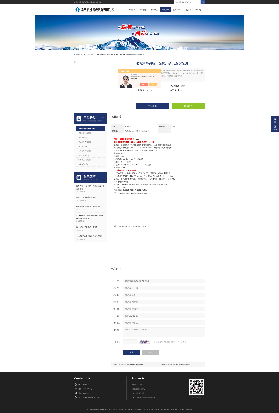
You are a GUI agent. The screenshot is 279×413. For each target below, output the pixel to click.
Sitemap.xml (165, 409)
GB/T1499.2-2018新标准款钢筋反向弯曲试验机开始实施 (90, 217)
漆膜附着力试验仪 (84, 133)
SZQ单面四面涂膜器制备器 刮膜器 (178, 364)
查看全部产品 (83, 164)
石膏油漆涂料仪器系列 (105, 54)
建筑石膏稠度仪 (83, 155)
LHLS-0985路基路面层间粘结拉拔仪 (144, 397)
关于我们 (143, 10)
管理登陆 (189, 409)
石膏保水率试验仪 (84, 151)
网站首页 (131, 10)
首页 (85, 54)
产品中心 (92, 54)
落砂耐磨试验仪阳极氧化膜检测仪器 (131, 364)
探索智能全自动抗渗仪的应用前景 (88, 206)
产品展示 (165, 10)
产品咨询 (152, 106)
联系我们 (198, 10)
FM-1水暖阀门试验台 (139, 393)
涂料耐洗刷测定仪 (84, 160)
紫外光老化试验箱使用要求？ (86, 227)
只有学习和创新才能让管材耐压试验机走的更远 (90, 187)
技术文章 (176, 10)
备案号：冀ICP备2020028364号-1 (130, 409)
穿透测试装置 (83, 146)
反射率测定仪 (83, 137)
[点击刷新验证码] (144, 342)
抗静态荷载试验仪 (84, 142)
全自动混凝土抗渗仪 (138, 389)
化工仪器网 (155, 409)
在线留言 (187, 10)
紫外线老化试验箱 (138, 384)
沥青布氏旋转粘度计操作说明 (86, 197)
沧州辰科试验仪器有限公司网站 (91, 2)
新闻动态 (154, 10)
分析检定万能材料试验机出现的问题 (89, 236)
